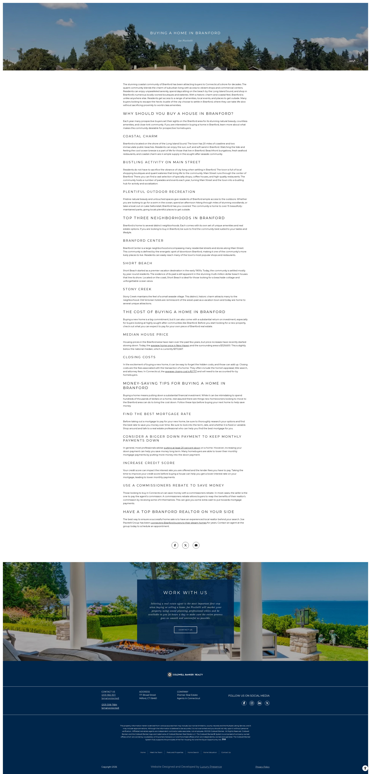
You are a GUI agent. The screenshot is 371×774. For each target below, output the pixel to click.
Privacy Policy (262, 767)
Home (143, 752)
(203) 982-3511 (108, 695)
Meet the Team (156, 752)
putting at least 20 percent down (182, 447)
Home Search (193, 752)
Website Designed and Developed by (186, 766)
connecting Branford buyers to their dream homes (179, 522)
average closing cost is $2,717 (181, 371)
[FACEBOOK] (244, 703)
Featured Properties (175, 752)
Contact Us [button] (185, 630)
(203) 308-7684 (109, 704)
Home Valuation (210, 752)
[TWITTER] (267, 703)
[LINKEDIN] (259, 703)
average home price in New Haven (170, 345)
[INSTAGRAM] (251, 703)
